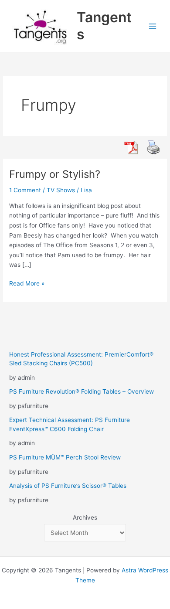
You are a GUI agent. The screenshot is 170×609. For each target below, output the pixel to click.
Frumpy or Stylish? (54, 174)
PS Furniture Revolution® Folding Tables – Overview (81, 391)
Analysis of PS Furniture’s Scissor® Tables (67, 485)
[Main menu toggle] (153, 26)
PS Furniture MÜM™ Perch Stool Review (65, 457)
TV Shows (61, 190)
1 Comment (25, 190)
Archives (85, 517)
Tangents (104, 25)
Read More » (26, 284)
